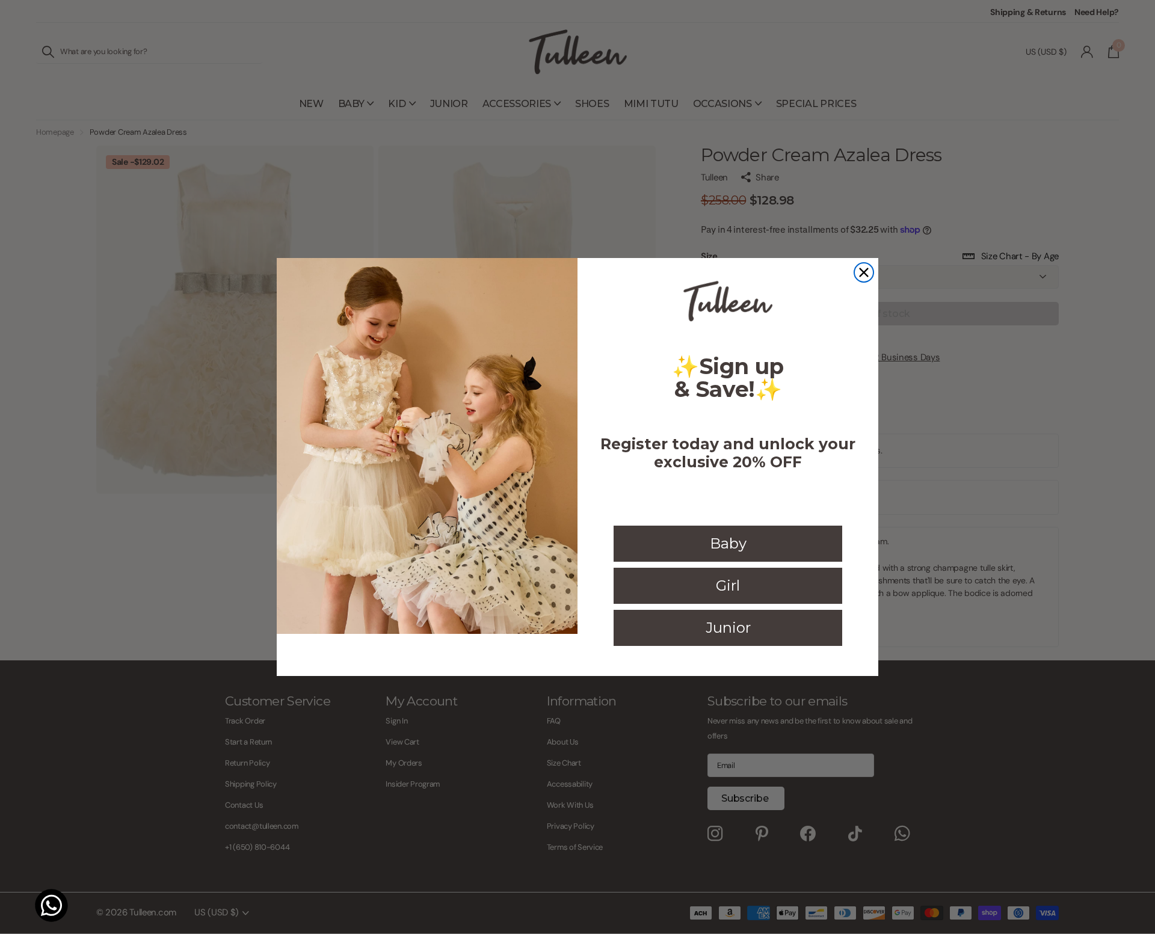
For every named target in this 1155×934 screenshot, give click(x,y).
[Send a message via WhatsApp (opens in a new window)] (51, 905)
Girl (728, 585)
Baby (728, 543)
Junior (728, 627)
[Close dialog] (863, 272)
